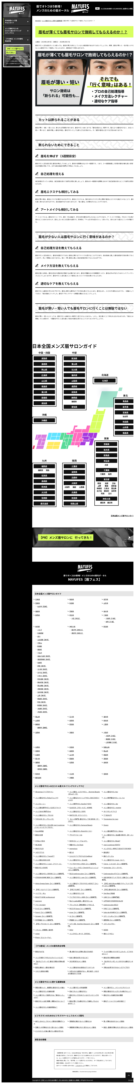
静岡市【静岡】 (42, 728)
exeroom (38, 901)
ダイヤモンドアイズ (110, 811)
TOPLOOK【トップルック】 (44, 819)
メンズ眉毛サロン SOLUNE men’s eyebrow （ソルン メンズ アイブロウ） (49, 826)
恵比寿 (113, 488)
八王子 (39, 630)
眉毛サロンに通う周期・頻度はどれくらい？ (50, 1001)
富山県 (74, 364)
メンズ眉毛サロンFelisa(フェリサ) (46, 798)
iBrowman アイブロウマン (44, 792)
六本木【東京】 (42, 676)
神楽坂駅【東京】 (43, 689)
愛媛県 (44, 397)
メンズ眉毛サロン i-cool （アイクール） (48, 864)
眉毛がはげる (39, 951)
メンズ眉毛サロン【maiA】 (78, 860)
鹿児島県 (44, 503)
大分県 (44, 492)
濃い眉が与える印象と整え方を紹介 (81, 951)
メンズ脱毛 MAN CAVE (42, 860)
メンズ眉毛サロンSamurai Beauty (80, 825)
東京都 (106, 479)
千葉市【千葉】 (111, 618)
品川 (38, 636)
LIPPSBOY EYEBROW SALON (113, 901)
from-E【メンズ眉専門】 (43, 912)
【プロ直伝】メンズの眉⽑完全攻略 (14, 40)
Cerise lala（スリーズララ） (113, 868)
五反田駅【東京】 (43, 640)
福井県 (74, 375)
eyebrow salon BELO (111, 905)
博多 (47, 470)
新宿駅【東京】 (42, 705)
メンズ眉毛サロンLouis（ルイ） (114, 860)
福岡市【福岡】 (42, 766)
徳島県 (44, 386)
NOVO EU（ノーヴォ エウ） (78, 841)
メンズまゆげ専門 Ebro (43, 811)
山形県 (125, 427)
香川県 (44, 392)
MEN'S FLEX (39, 848)
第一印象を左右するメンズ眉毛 (114, 1021)
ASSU (71, 930)
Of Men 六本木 (40, 841)
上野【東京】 (41, 695)
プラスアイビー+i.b (75, 835)
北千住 (99, 491)
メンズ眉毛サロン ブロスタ (44, 815)
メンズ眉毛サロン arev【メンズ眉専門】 (82, 877)
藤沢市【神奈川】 (77, 630)
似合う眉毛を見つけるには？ (79, 957)
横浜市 (102, 502)
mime (37, 934)
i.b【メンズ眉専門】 (76, 916)
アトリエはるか (40, 905)
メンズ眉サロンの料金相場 (78, 987)
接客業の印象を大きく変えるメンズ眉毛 (82, 1027)
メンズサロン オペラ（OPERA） (80, 934)
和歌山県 (74, 503)
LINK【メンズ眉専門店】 (112, 897)
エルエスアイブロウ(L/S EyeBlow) (80, 856)
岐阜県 (74, 392)
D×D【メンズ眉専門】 (43, 908)
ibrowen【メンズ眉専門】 (44, 916)
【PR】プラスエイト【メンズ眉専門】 (48, 924)
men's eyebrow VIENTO (112, 845)
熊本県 (44, 486)
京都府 (74, 477)
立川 (110, 493)
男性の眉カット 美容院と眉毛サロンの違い (50, 987)
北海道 (105, 380)
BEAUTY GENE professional (45, 897)
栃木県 (106, 449)
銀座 (106, 486)
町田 (102, 493)
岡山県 (44, 369)
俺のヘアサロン (109, 934)
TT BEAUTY (108, 815)
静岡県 (74, 397)
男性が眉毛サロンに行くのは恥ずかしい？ (118, 991)
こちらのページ (79, 1065)
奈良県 (74, 497)
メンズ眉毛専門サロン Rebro (113, 831)
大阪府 (74, 483)
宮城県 (125, 412)
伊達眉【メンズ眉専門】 (77, 920)
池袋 (106, 483)
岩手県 (125, 406)
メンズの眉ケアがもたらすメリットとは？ (49, 957)
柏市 (110, 474)
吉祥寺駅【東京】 (43, 692)
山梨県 (74, 380)
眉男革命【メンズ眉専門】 (112, 920)
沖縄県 (44, 420)
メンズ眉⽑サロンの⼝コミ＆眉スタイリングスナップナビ (13, 30)
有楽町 (39, 663)
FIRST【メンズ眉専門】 (112, 908)
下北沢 (39, 653)
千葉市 (102, 474)
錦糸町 (106, 491)
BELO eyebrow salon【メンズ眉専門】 (82, 874)
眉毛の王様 (39, 835)
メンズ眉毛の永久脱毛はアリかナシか (81, 967)
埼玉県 (106, 460)
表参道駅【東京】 (43, 679)
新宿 (99, 483)
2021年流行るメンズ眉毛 (77, 961)
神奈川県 (106, 498)
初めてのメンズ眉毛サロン (78, 991)
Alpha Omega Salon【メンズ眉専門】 (48, 883)
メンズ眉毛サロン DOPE (77, 811)
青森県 (125, 401)
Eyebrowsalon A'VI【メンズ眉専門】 (116, 874)
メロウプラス (39, 852)
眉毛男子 (106, 852)
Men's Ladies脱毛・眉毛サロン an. (81, 901)
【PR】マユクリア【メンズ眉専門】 (47, 889)
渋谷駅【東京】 (42, 712)
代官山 (39, 643)
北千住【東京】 (42, 672)
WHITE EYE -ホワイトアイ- (78, 815)
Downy (106, 825)
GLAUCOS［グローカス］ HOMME (80, 808)
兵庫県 (74, 492)
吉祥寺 (113, 491)
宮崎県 (44, 497)
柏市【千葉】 (110, 622)
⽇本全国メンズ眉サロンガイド (11, 21)
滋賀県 (74, 471)
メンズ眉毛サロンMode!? (112, 841)
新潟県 (74, 358)
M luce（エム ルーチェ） (43, 937)
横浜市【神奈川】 (77, 633)
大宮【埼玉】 (76, 618)
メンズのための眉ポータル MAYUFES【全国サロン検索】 (117, 8)
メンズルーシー (40, 804)
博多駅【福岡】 (42, 769)
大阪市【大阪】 (111, 736)
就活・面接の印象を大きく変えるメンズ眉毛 (118, 1027)
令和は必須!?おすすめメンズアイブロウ (117, 967)
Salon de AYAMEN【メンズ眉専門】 (116, 912)
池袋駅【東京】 (42, 708)
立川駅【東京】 (42, 669)
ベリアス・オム (40, 893)
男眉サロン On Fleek (76, 845)
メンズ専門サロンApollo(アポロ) (80, 804)
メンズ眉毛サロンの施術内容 (45, 991)
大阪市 (67, 487)
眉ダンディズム (109, 856)
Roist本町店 (39, 831)
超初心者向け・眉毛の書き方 (45, 967)
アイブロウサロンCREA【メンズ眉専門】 (83, 864)
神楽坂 (99, 488)
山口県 (44, 380)
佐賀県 (44, 475)
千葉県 (106, 470)
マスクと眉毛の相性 (42, 971)
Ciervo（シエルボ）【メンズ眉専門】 (116, 864)
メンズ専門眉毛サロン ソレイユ (114, 798)
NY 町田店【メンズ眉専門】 (44, 920)
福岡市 (40, 470)
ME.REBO (38, 845)
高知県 (44, 403)
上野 (99, 486)
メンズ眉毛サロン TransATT (45, 856)
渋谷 (113, 483)
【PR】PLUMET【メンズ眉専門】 (80, 889)
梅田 (74, 487)
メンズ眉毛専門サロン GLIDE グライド (48, 808)
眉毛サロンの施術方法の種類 (113, 995)
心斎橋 (81, 487)
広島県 (44, 375)
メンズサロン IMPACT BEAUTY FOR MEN (117, 848)
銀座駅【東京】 (42, 699)
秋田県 (125, 421)
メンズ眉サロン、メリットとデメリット (117, 987)
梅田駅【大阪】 (111, 739)
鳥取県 (44, 358)
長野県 (74, 386)
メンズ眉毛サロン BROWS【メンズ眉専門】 (50, 874)
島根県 (44, 364)
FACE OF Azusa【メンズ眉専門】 (80, 908)
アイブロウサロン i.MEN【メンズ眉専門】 (83, 897)
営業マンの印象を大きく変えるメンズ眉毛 (49, 1027)
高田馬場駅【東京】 (44, 659)
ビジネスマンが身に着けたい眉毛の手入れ (49, 1031)
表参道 (113, 486)
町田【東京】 (41, 702)
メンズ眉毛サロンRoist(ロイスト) (80, 831)
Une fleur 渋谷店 (109, 893)
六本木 (106, 488)
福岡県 (44, 466)
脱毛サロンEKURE (41, 868)
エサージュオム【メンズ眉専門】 (115, 916)
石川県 (74, 369)
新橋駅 (39, 646)
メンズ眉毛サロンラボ (76, 893)
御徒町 (39, 649)
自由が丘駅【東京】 (44, 656)
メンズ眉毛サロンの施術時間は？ (46, 1007)
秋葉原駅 (40, 633)
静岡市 (74, 401)
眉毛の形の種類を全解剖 (112, 957)
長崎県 (44, 481)
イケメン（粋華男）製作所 (44, 930)
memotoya (73, 848)
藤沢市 (109, 502)
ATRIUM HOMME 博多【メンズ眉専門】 (48, 877)
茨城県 (106, 444)
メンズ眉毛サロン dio (111, 804)
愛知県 (74, 406)
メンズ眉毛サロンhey (111, 792)
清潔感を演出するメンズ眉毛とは (80, 1021)
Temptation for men (111, 819)
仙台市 (125, 416)
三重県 (74, 466)
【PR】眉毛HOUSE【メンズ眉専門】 (116, 889)
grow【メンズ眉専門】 (77, 912)
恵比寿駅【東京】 (43, 686)
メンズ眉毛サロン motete (112, 808)
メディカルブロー (109, 924)
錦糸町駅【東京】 (43, 682)
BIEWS (106, 930)
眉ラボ (71, 852)
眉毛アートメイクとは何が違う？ (115, 1001)
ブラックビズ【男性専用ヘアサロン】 (81, 905)
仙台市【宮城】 (42, 606)
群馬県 (106, 455)
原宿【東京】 (41, 666)
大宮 (106, 465)
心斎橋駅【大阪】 (111, 742)
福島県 (125, 432)
